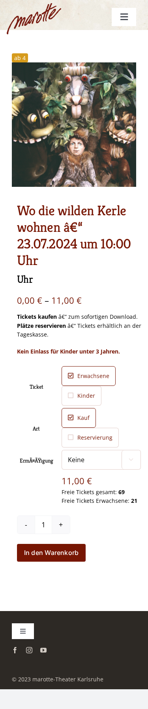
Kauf (83, 417)
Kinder (86, 395)
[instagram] (29, 650)
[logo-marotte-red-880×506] (43, 12)
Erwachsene (93, 376)
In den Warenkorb (51, 553)
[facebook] (15, 650)
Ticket (36, 386)
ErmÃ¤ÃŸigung (36, 460)
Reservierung (94, 437)
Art (36, 428)
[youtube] (43, 650)
